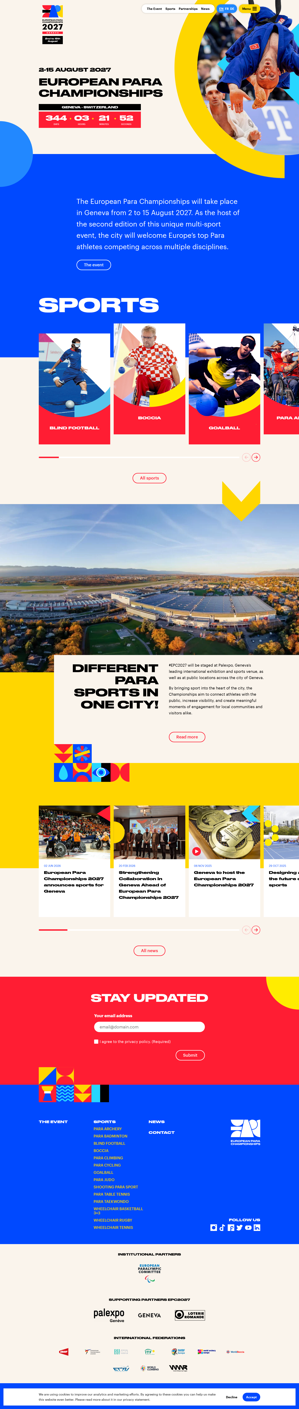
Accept (251, 1397)
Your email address (113, 1015)
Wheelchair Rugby (113, 1220)
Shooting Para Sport (116, 1187)
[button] (246, 457)
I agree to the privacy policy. (135, 1041)
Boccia (101, 1150)
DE (232, 9)
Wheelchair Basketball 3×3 (118, 1210)
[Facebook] (231, 1227)
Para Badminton (110, 1136)
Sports (170, 9)
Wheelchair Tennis (113, 1227)
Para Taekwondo (111, 1201)
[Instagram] (213, 1227)
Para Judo (104, 1179)
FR (227, 9)
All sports (149, 477)
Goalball (103, 1172)
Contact (162, 1132)
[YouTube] (248, 1227)
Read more (187, 736)
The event (94, 264)
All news (149, 950)
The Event (154, 9)
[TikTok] (222, 1227)
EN (221, 9)
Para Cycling (107, 1165)
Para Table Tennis (112, 1194)
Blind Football (109, 1143)
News (205, 9)
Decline (231, 1397)
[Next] (256, 457)
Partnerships (188, 9)
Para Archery (108, 1128)
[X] (239, 1227)
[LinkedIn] (257, 1227)
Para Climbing (108, 1157)
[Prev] (246, 457)
